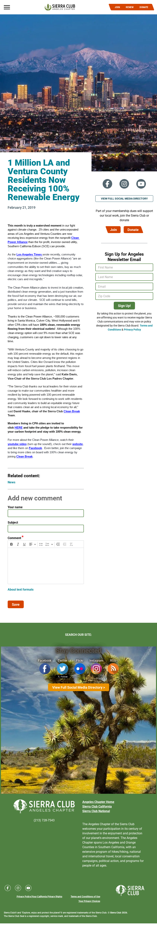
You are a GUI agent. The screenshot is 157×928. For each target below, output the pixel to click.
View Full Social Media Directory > (78, 687)
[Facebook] (107, 184)
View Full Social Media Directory (124, 198)
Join (113, 229)
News (11, 482)
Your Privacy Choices (89, 901)
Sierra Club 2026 (118, 912)
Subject (13, 522)
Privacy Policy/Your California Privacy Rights (39, 896)
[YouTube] (141, 184)
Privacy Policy (132, 329)
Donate (133, 229)
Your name (15, 507)
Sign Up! (124, 305)
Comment (14, 538)
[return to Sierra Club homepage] (130, 890)
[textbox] (46, 566)
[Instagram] (124, 184)
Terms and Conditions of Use (85, 896)
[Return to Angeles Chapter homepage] (60, 7)
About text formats (21, 589)
